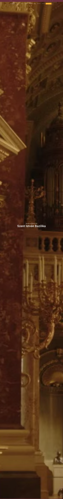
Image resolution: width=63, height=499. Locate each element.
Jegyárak (43, 3)
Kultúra (26, 3)
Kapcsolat (38, 3)
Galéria (34, 3)
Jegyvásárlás (48, 3)
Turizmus (30, 3)
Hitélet (22, 3)
